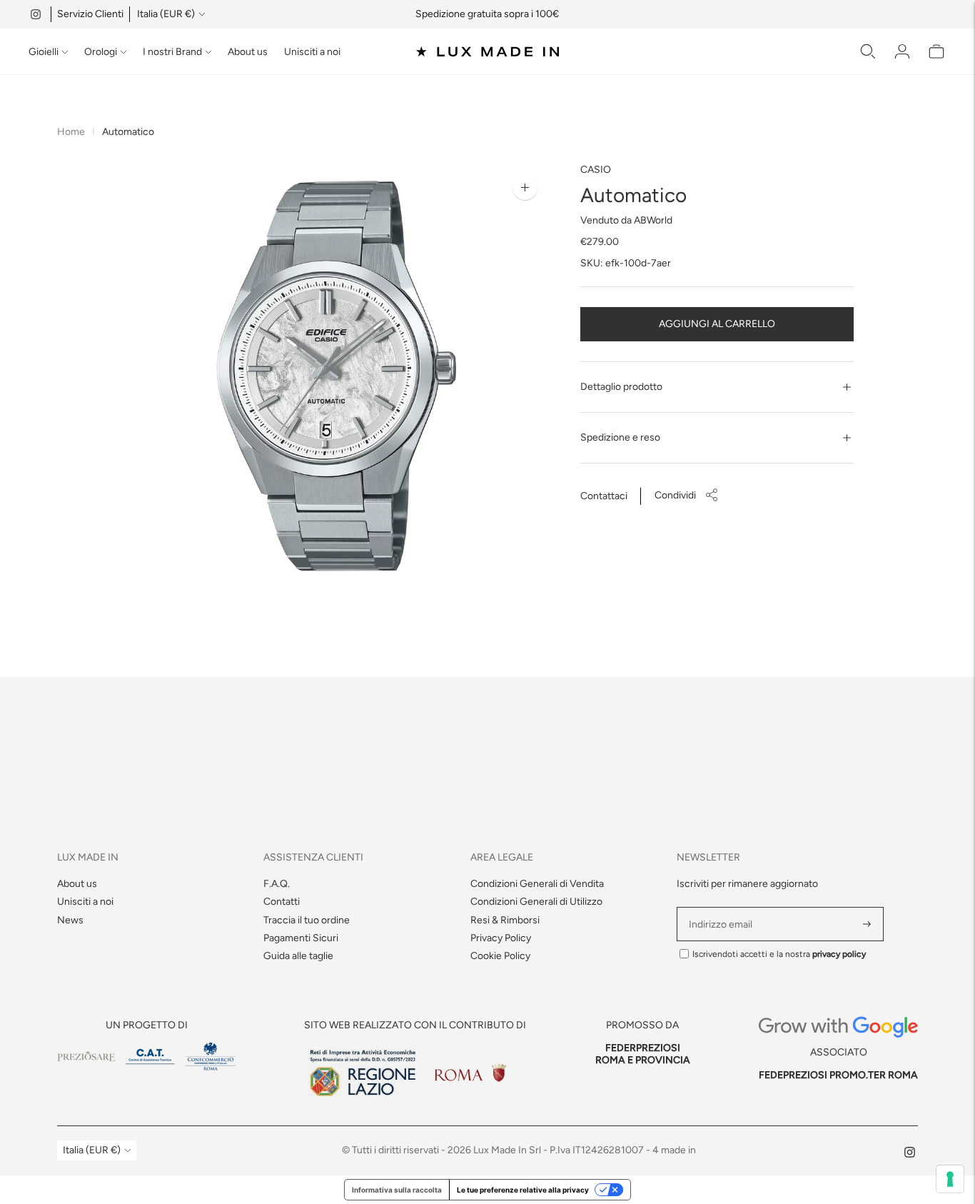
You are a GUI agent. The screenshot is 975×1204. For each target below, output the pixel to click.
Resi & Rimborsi (505, 920)
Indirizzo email (722, 907)
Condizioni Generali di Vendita (537, 884)
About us (248, 52)
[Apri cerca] (868, 51)
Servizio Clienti (90, 14)
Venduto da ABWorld (626, 220)
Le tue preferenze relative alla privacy (523, 1189)
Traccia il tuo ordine (306, 920)
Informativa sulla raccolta (397, 1189)
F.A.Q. (276, 884)
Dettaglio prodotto (621, 387)
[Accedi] (902, 51)
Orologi (100, 52)
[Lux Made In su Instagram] (36, 14)
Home (71, 132)
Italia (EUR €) (166, 14)
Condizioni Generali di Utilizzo (536, 902)
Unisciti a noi (312, 52)
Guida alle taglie (298, 956)
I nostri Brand (172, 52)
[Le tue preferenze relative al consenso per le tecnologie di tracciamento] (950, 1179)
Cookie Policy (500, 956)
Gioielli (44, 52)
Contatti (281, 902)
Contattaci (603, 496)
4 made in (674, 1150)
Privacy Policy (500, 938)
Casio (595, 170)
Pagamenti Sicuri (300, 938)
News (70, 920)
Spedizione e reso (620, 437)
